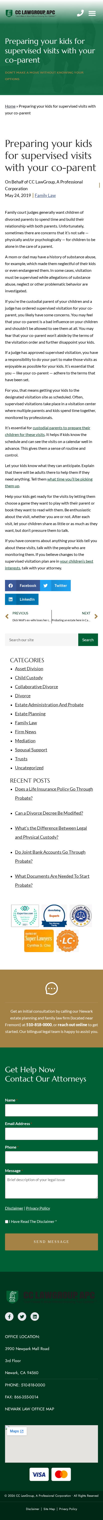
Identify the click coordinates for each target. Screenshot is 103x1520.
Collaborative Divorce (36, 686)
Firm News (25, 731)
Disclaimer (14, 1208)
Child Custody (29, 677)
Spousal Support (31, 749)
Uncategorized (29, 767)
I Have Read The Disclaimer (33, 1221)
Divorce (22, 695)
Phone (11, 1147)
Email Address (18, 1124)
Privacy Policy (38, 1208)
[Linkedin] (34, 1316)
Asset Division (29, 668)
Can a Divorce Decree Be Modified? (49, 813)
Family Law (45, 195)
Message (14, 1171)
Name (11, 1100)
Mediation (25, 740)
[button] (92, 13)
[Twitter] (22, 1316)
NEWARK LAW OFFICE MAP (29, 1409)
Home (10, 106)
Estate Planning (30, 713)
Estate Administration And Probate (49, 704)
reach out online (72, 1024)
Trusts (21, 758)
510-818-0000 (39, 1024)
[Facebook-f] (9, 1316)
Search (88, 639)
